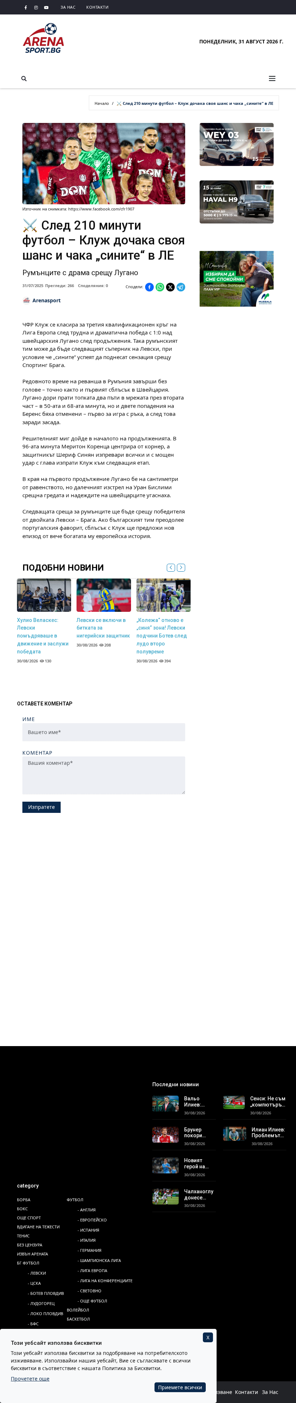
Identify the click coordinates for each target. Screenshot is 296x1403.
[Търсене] (24, 78)
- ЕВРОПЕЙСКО (92, 1220)
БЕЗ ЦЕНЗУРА (29, 1245)
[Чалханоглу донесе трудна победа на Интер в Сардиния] (165, 1195)
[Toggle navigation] (272, 78)
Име (28, 719)
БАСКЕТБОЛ (78, 1319)
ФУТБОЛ (75, 1199)
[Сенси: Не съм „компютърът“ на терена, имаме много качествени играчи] (234, 1101)
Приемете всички (180, 1387)
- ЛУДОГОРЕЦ (41, 1303)
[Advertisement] (148, 872)
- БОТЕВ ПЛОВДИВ (46, 1293)
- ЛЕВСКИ (37, 1273)
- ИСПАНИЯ (88, 1230)
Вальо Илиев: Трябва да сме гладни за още (198, 1102)
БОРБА (23, 1199)
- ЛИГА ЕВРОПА (92, 1270)
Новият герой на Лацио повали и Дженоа (195, 1163)
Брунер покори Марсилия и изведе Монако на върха (198, 1133)
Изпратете (41, 806)
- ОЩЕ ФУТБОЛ (92, 1301)
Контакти (97, 7)
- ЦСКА (34, 1283)
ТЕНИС (23, 1235)
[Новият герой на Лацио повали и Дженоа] (165, 1164)
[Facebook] (26, 7)
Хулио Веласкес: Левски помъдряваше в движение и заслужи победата (43, 635)
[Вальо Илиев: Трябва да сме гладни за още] (165, 1102)
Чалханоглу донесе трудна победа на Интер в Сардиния (198, 1195)
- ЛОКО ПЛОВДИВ (45, 1313)
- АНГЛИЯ (87, 1209)
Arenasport (46, 300)
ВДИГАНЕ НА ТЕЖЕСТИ (38, 1226)
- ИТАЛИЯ (87, 1240)
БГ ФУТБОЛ (28, 1263)
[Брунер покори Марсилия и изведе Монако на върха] (165, 1134)
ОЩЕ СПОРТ (29, 1217)
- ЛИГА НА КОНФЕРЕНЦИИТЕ (105, 1280)
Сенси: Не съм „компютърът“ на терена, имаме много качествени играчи (268, 1102)
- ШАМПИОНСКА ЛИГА (99, 1260)
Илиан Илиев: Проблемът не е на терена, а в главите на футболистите (269, 1133)
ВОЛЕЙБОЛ (78, 1310)
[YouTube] (46, 7)
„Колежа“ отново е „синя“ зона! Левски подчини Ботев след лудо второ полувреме (161, 635)
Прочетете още (30, 1378)
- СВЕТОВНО (89, 1290)
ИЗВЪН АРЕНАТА (32, 1254)
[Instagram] (36, 7)
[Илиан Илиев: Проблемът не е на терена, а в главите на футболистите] (235, 1133)
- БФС (33, 1323)
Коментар (37, 753)
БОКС (22, 1208)
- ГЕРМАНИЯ (89, 1250)
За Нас (68, 7)
